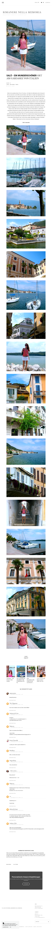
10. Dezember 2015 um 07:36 (16, 824)
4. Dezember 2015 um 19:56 (16, 741)
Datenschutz (39, 906)
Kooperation (38, 915)
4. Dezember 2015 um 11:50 (16, 704)
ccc (10, 796)
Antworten (13, 700)
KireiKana (12, 750)
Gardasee (24, 93)
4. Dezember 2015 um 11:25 (16, 694)
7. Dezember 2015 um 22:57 (16, 797)
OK (10, 927)
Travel (16, 84)
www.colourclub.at (19, 790)
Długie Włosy (13, 760)
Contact (37, 916)
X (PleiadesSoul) (40, 917)
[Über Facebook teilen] (24, 658)
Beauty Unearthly (14, 740)
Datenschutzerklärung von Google (15, 857)
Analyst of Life (13, 823)
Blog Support (39, 908)
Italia (7, 84)
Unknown (12, 726)
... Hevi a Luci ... (13, 771)
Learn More (5, 927)
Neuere (9, 864)
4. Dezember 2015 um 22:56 (16, 751)
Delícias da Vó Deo (14, 713)
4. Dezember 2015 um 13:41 (16, 714)
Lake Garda (12, 84)
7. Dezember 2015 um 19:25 (16, 784)
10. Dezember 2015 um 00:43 (16, 810)
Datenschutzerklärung (37, 855)
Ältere (16, 864)
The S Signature (13, 703)
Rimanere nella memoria (22, 12)
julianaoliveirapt (14, 809)
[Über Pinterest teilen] (27, 658)
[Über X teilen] (26, 658)
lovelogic (39, 926)
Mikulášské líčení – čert (14, 777)
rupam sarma (13, 693)
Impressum (38, 907)
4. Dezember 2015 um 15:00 (16, 727)
